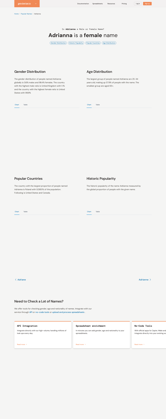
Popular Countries (93, 43)
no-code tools (42, 312)
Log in (138, 4)
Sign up (147, 4)
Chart (17, 105)
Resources (111, 4)
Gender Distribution (58, 43)
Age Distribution (109, 43)
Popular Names (26, 14)
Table (25, 105)
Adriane (22, 279)
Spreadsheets (97, 4)
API (31, 312)
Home (16, 14)
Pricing (124, 4)
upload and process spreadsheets (68, 312)
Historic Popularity (76, 43)
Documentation (83, 4)
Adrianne (143, 279)
